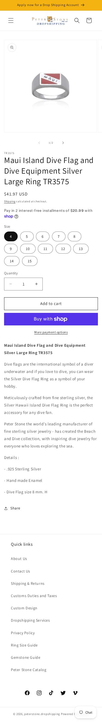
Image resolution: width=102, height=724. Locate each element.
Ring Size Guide (24, 645)
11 (45, 248)
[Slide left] (39, 143)
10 (28, 248)
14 (12, 261)
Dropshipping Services (30, 620)
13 (81, 248)
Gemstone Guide (25, 657)
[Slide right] (63, 143)
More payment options (51, 332)
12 (63, 248)
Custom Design (24, 608)
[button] (11, 20)
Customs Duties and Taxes (34, 595)
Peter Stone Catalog (28, 669)
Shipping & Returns (28, 583)
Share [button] (15, 508)
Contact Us (20, 571)
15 (30, 261)
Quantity (11, 273)
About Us (19, 558)
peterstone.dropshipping (42, 714)
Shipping (10, 201)
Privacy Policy (23, 632)
